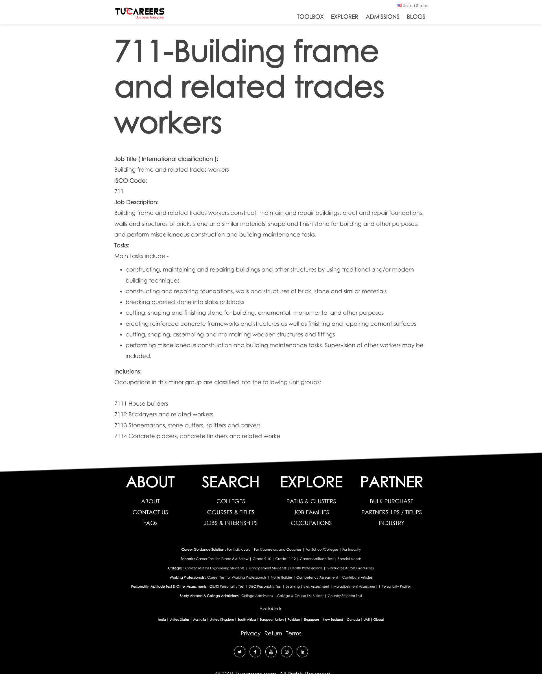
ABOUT (150, 501)
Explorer (344, 16)
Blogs (416, 16)
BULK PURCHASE (391, 501)
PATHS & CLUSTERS (311, 501)
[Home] (139, 14)
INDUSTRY (391, 523)
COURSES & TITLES (230, 512)
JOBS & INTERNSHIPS (231, 523)
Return (273, 633)
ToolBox (310, 16)
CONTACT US (150, 512)
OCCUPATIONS (311, 523)
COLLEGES (231, 501)
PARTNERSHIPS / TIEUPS (391, 512)
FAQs (150, 523)
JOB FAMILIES (311, 512)
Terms (293, 633)
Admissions (382, 16)
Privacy (251, 633)
